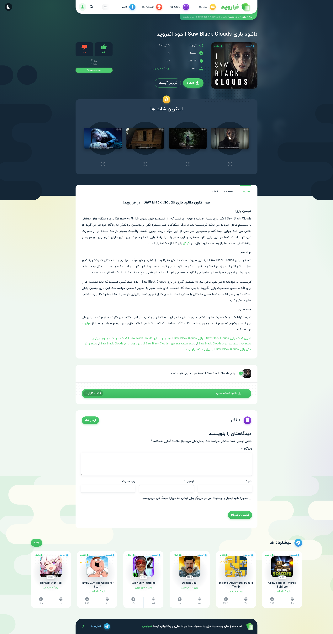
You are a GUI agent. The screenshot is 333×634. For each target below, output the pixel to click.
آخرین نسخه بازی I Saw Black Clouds (227, 338)
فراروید (86, 323)
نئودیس (147, 626)
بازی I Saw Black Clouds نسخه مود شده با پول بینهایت (124, 338)
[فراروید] (235, 7)
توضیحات (245, 191)
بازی (244, 16)
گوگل (186, 243)
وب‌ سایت (128, 481)
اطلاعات (229, 191)
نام (249, 481)
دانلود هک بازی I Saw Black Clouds (121, 344)
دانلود (190, 83)
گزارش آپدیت (168, 83)
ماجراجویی (234, 16)
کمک (215, 191)
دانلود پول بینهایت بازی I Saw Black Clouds (224, 344)
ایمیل (189, 481)
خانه (251, 16)
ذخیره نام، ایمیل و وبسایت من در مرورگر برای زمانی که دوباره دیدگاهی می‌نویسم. (195, 498)
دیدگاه (246, 449)
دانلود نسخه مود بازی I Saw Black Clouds (169, 344)
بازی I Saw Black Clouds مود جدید (181, 338)
